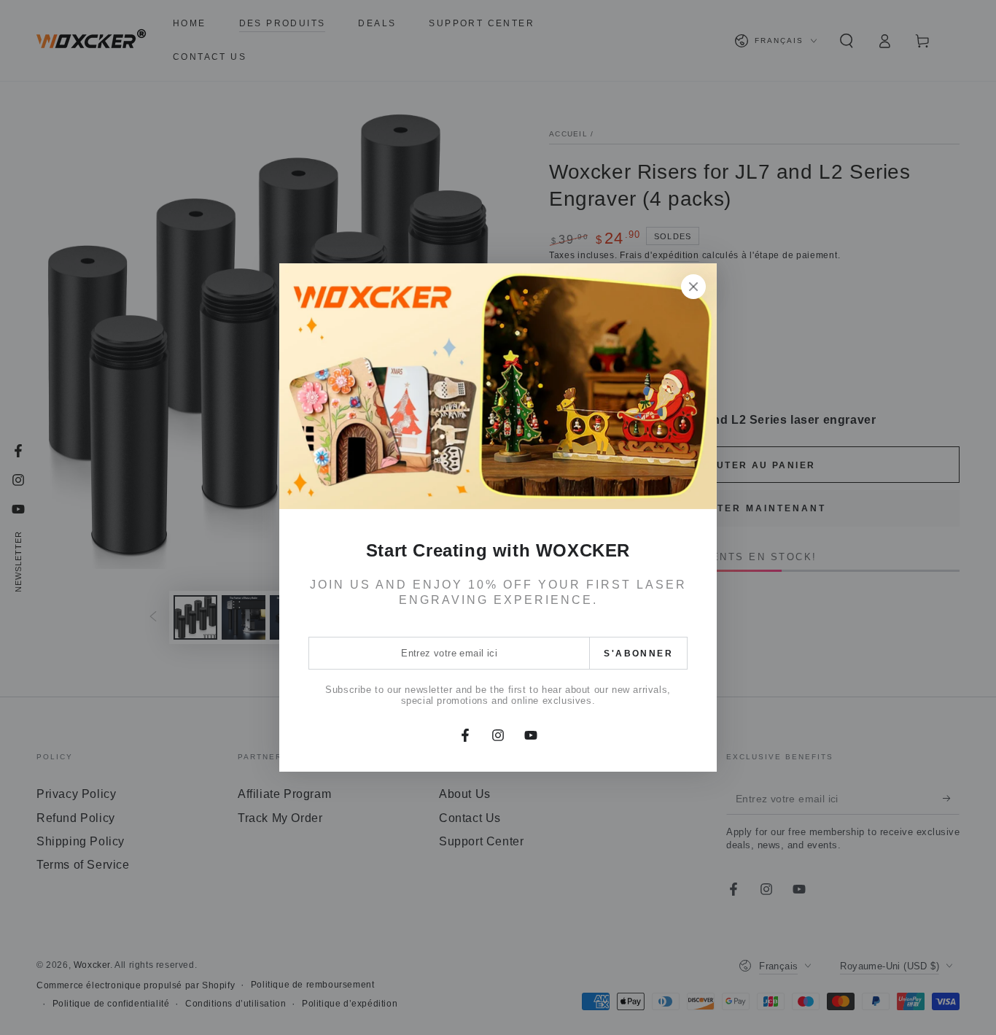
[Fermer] (693, 287)
